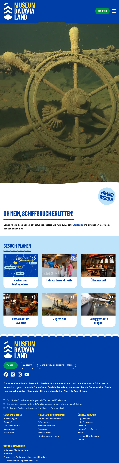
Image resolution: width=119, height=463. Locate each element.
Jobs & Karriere (85, 422)
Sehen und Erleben (12, 414)
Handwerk (8, 453)
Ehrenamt (82, 425)
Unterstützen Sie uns (87, 429)
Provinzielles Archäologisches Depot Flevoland (25, 456)
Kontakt (81, 432)
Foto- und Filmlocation (88, 436)
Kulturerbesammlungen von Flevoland (21, 460)
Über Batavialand (87, 414)
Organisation (84, 418)
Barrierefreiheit (45, 432)
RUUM (81, 439)
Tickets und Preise (46, 425)
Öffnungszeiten (45, 422)
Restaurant (8, 432)
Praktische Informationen (51, 414)
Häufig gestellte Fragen (48, 436)
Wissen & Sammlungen (14, 446)
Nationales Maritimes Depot (16, 449)
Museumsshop (10, 429)
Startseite (78, 224)
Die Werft (7, 422)
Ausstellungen (10, 418)
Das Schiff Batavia (12, 425)
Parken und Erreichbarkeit (50, 418)
